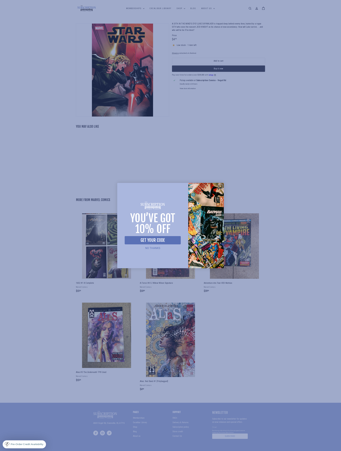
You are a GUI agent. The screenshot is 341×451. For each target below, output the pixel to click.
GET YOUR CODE (153, 240)
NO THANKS (152, 248)
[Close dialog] (220, 186)
